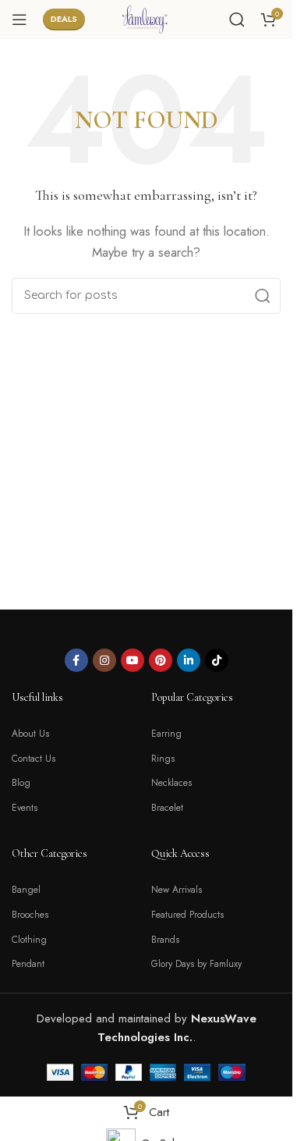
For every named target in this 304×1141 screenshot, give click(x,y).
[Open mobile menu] (19, 19)
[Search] (237, 19)
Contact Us (33, 759)
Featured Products (187, 915)
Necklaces (171, 783)
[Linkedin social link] (188, 660)
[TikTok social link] (216, 660)
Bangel (26, 890)
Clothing (29, 940)
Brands (165, 940)
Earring (166, 734)
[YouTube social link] (132, 660)
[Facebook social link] (76, 660)
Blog (21, 783)
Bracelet (167, 808)
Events (24, 808)
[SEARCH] (263, 296)
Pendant (28, 964)
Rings (163, 759)
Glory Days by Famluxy (196, 964)
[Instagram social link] (104, 660)
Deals (64, 18)
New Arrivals (176, 890)
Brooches (30, 915)
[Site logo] (146, 18)
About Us (30, 734)
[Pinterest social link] (160, 660)
